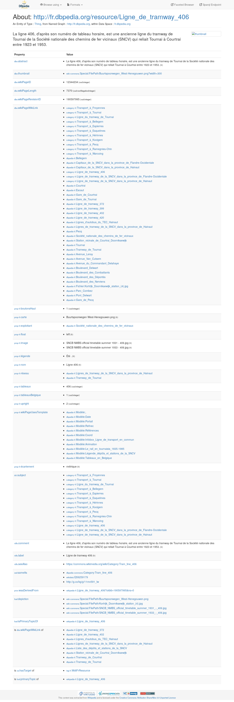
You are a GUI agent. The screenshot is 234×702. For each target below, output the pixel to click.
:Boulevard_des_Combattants (88, 272)
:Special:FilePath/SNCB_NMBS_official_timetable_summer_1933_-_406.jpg (116, 612)
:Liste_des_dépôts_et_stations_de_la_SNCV (96, 648)
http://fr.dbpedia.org (78, 24)
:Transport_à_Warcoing (84, 153)
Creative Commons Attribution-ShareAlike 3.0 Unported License (147, 697)
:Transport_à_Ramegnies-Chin (89, 149)
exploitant (23, 325)
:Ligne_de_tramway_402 (85, 213)
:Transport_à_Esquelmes (85, 130)
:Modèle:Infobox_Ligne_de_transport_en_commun (100, 439)
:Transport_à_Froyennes (85, 108)
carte (20, 317)
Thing (38, 24)
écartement (24, 466)
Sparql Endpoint (211, 4)
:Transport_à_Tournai (83, 112)
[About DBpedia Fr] (23, 4)
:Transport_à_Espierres (84, 126)
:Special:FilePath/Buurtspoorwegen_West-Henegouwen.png (107, 599)
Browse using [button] (51, 4)
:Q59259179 (77, 577)
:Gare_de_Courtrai (81, 194)
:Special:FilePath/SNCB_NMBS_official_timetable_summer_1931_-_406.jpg (116, 608)
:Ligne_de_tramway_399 (85, 208)
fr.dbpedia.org (122, 24)
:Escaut (75, 190)
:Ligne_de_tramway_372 (85, 204)
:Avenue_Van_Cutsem (83, 258)
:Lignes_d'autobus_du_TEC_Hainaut (92, 222)
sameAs (20, 572)
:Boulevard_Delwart (82, 268)
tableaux (22, 386)
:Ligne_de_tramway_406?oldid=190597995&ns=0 (100, 590)
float (20, 334)
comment (21, 543)
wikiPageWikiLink (26, 108)
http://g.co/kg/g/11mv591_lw (82, 581)
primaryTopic (26, 679)
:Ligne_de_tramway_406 (85, 172)
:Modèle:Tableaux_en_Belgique (89, 458)
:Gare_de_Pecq (80, 300)
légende (22, 356)
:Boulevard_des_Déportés (85, 277)
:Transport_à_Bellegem (84, 121)
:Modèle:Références (82, 430)
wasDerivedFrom (26, 590)
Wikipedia (92, 697)
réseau (21, 373)
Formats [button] (75, 4)
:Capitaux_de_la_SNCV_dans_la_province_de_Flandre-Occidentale (110, 162)
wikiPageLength (25, 90)
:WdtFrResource (78, 670)
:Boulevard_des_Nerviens (85, 281)
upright (21, 403)
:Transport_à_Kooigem (84, 140)
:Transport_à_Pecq (82, 144)
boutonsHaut (25, 308)
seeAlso (20, 564)
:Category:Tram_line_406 (89, 572)
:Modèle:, (76, 412)
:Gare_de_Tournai (81, 199)
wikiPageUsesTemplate (31, 412)
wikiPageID (22, 82)
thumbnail (21, 73)
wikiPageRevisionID (27, 99)
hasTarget (24, 670)
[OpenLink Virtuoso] (87, 693)
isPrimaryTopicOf (26, 621)
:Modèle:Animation (81, 444)
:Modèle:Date (78, 416)
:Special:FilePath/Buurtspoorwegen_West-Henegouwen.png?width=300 (114, 73)
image (21, 343)
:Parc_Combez (79, 290)
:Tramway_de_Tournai (83, 249)
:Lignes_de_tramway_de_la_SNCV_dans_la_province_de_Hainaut (109, 226)
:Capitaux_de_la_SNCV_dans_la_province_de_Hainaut (102, 167)
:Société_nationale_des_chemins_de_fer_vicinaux (99, 236)
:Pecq (74, 231)
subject (20, 475)
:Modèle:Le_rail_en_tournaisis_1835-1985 (95, 449)
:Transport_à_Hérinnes (84, 135)
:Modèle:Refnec (80, 426)
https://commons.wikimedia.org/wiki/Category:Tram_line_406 (101, 564)
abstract (20, 61)
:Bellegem (76, 158)
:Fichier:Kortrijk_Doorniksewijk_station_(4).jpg (97, 286)
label (19, 555)
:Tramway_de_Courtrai (84, 657)
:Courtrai (75, 185)
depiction (21, 599)
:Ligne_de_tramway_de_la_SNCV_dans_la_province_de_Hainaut (109, 181)
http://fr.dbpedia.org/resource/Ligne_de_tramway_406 (111, 16)
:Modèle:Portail (79, 421)
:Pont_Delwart (79, 295)
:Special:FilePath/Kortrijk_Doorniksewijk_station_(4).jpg (104, 603)
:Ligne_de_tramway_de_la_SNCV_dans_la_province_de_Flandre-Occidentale (116, 176)
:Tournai (75, 245)
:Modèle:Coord (79, 435)
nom (20, 364)
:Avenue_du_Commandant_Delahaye (92, 263)
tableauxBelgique (27, 395)
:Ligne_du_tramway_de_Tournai (90, 117)
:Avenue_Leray (79, 254)
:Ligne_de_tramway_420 (85, 217)
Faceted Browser (183, 4)
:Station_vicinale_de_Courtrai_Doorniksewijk (96, 240)
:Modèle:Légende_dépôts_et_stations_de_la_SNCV (100, 453)
